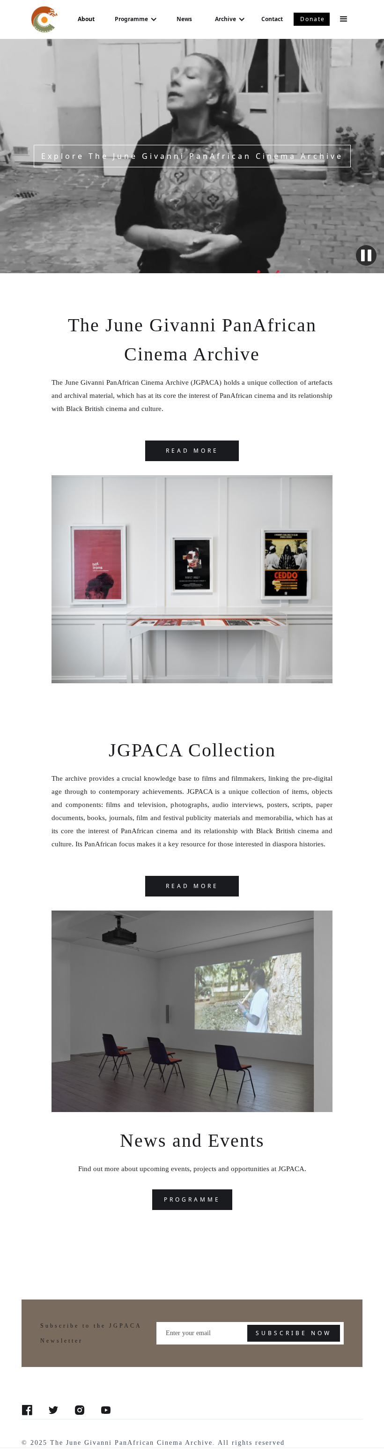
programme (192, 1199)
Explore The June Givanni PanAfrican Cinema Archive (192, 156)
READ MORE (192, 451)
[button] (136, 19)
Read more (192, 886)
